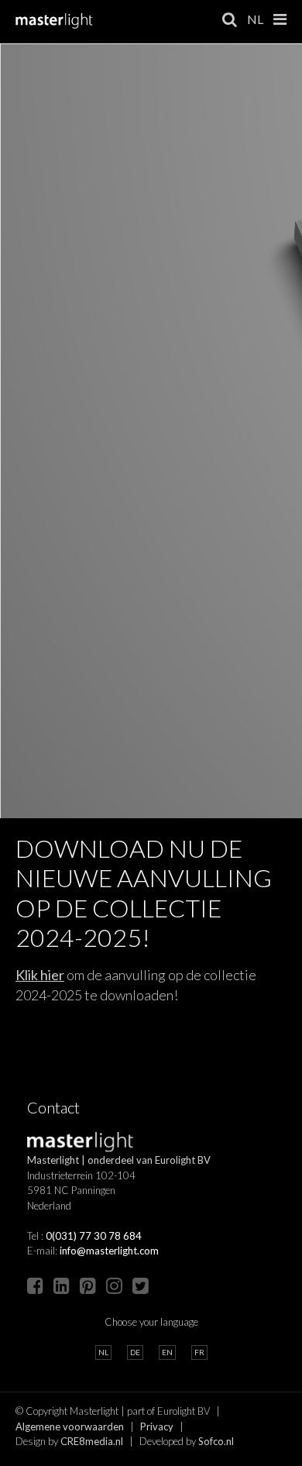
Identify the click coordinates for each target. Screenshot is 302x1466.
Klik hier (39, 974)
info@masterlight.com (109, 1250)
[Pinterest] (88, 1285)
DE (135, 1352)
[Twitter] (140, 1285)
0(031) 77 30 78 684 (94, 1236)
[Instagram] (114, 1285)
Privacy (156, 1426)
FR (199, 1352)
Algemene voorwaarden (69, 1426)
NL (255, 19)
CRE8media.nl (91, 1441)
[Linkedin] (61, 1285)
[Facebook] (35, 1285)
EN (167, 1352)
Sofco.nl (216, 1441)
